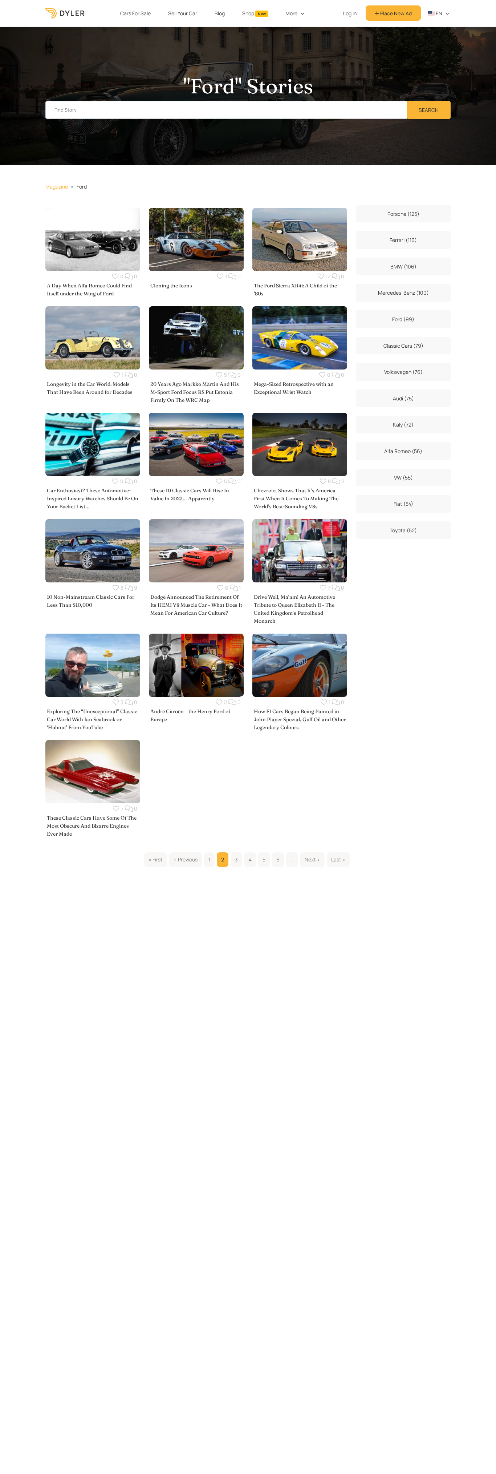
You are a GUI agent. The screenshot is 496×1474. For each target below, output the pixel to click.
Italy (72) (403, 424)
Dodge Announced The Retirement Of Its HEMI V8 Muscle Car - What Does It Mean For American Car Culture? (196, 605)
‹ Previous (186, 859)
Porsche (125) (403, 213)
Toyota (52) (403, 530)
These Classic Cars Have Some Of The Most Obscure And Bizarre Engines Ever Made (92, 826)
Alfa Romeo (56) (403, 451)
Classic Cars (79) (403, 345)
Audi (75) (403, 398)
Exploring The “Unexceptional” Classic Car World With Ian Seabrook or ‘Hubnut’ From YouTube (92, 719)
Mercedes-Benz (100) (403, 292)
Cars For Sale (135, 13)
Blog (220, 13)
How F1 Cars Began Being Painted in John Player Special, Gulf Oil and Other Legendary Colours (300, 719)
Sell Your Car (182, 13)
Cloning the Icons (171, 285)
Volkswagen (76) (403, 371)
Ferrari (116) (403, 240)
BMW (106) (403, 266)
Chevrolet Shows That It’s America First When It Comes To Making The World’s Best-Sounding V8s (296, 498)
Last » (338, 859)
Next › (312, 859)
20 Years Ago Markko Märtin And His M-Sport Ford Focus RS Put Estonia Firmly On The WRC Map (194, 392)
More (291, 13)
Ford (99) (403, 319)
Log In (350, 13)
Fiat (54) (403, 503)
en (438, 13)
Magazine (56, 186)
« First (156, 859)
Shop (254, 13)
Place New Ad (395, 13)
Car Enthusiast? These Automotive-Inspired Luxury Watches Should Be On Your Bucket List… (92, 498)
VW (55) (403, 477)
